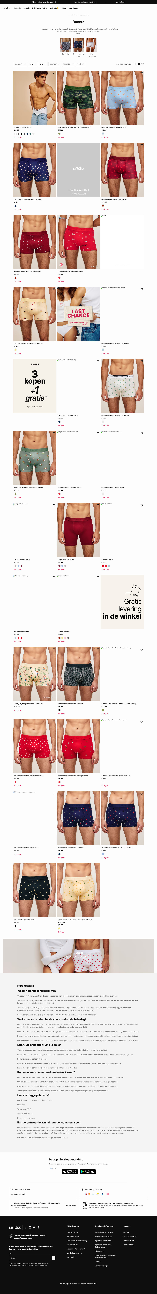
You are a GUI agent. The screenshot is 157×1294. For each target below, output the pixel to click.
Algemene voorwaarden (103, 1241)
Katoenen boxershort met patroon (26, 848)
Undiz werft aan (128, 1245)
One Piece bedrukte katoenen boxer (71, 271)
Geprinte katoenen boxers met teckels (115, 343)
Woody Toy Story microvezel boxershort (28, 704)
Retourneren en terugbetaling (77, 1241)
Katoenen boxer (107, 560)
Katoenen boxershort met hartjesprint (27, 271)
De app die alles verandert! (76, 1249)
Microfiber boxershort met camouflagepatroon (74, 127)
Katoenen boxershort (21, 632)
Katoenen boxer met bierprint (24, 920)
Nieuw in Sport (120, 2)
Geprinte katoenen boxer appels (112, 487)
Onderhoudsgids (128, 1241)
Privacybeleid (99, 1251)
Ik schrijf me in (71, 1205)
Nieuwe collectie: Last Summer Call (44, 2)
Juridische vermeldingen (103, 1236)
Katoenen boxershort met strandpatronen (73, 776)
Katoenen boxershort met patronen (70, 704)
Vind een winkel (72, 1232)
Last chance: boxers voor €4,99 (85, 2)
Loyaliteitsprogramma (74, 1253)
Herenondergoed (84, 15)
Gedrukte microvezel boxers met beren (28, 199)
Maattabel (70, 1257)
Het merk (126, 1232)
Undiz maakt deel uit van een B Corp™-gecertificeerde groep (111, 1203)
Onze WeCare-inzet (129, 1236)
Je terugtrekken (72, 1245)
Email (11, 1253)
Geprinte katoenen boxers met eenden (115, 415)
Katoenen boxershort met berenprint (71, 848)
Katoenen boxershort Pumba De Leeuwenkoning (118, 704)
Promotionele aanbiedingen (104, 1232)
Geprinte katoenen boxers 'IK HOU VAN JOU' (117, 848)
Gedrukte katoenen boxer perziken (113, 127)
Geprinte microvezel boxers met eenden (28, 343)
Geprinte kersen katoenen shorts (69, 487)
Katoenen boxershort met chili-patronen (115, 776)
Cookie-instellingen (101, 1266)
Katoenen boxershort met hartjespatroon (28, 776)
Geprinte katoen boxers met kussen (114, 199)
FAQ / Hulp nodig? (73, 1236)
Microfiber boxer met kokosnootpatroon (28, 487)
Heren (75, 15)
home (69, 15)
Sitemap (97, 1262)
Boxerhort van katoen (22, 127)
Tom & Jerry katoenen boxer (68, 415)
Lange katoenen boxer (22, 560)
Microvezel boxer (64, 632)
